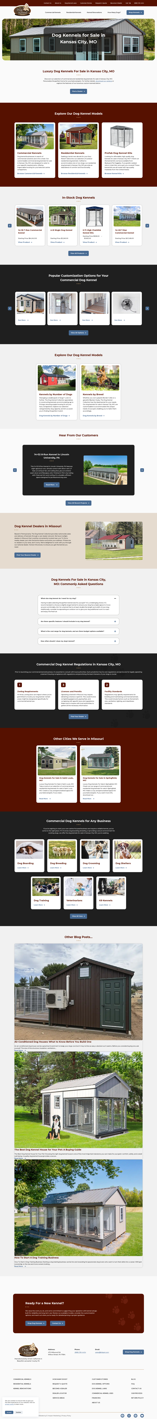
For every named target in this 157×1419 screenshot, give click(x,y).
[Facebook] (122, 1416)
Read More (53, 485)
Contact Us (47, 3)
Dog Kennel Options (98, 1384)
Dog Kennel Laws (71, 3)
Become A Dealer (116, 3)
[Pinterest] (135, 1416)
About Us (58, 3)
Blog (133, 1379)
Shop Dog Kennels (132, 1352)
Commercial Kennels (53, 12)
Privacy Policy (66, 1416)
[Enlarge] (140, 524)
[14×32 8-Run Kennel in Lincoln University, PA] (105, 470)
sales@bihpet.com (102, 1352)
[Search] (44, 12)
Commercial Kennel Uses (98, 1393)
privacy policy (9, 1404)
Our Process (136, 1393)
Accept (9, 1412)
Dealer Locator (59, 1393)
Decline (18, 1412)
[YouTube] (142, 1416)
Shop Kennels (134, 12)
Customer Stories (86, 3)
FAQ (133, 1384)
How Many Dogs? (114, 12)
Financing (96, 1398)
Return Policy (137, 1398)
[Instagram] (129, 1416)
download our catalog (104, 81)
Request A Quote (101, 3)
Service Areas (59, 1398)
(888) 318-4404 (139, 3)
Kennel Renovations (94, 12)
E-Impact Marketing (53, 1416)
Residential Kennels (73, 12)
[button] (10, 225)
